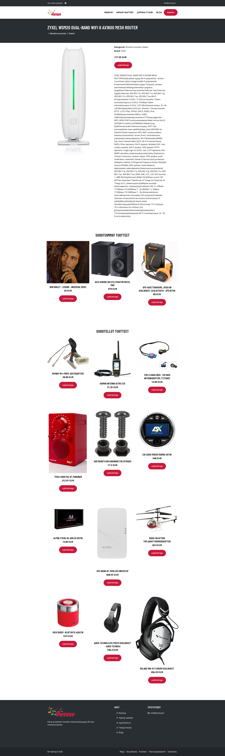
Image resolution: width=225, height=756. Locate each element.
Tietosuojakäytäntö (157, 751)
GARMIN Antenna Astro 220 (112, 383)
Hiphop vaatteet (125, 12)
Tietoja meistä (125, 727)
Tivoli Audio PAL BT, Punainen (68, 476)
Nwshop (108, 12)
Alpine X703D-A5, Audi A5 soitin (68, 538)
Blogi (159, 12)
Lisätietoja (123, 65)
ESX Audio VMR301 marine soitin (157, 454)
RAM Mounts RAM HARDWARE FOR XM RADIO (112, 461)
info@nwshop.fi (170, 3)
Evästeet (142, 751)
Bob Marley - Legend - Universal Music (68, 287)
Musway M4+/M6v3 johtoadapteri (68, 373)
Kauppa (170, 12)
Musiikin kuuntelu (58, 33)
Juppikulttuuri (145, 12)
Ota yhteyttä (131, 751)
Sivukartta (172, 751)
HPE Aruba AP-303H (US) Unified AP (112, 571)
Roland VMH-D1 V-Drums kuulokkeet (157, 668)
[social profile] (65, 3)
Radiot (72, 33)
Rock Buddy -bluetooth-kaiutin (68, 632)
